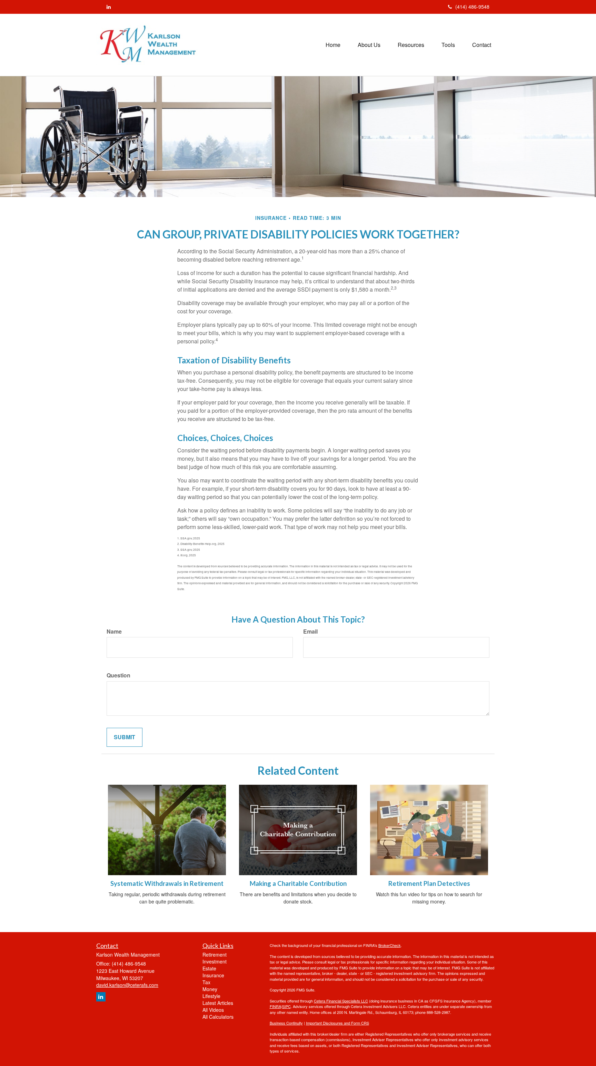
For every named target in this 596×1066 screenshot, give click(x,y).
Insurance (213, 975)
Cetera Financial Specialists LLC (341, 1001)
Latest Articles (217, 1002)
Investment (214, 961)
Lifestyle (211, 995)
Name (114, 631)
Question (118, 675)
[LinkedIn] (109, 6)
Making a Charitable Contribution (298, 883)
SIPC (286, 1006)
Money (209, 989)
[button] (369, 44)
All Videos (213, 1009)
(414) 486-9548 (472, 6)
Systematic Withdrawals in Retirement (166, 883)
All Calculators (218, 1016)
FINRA (275, 1006)
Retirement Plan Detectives (429, 883)
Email (310, 631)
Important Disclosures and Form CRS (337, 1023)
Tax (206, 982)
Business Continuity (286, 1023)
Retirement (214, 954)
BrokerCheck (389, 945)
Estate (209, 968)
